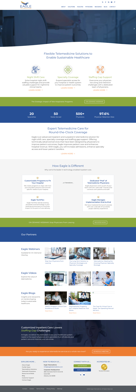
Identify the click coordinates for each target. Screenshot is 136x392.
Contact (24, 388)
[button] (2, 29)
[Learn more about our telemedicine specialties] (68, 70)
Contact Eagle (26, 380)
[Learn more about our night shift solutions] (36, 70)
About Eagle (26, 365)
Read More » (49, 311)
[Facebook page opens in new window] (106, 2)
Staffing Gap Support (100, 77)
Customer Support (28, 378)
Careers (32, 388)
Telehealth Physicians (29, 371)
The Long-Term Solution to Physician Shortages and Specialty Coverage (78, 263)
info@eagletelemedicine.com (53, 367)
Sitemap (59, 388)
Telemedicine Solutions (29, 369)
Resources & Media (28, 373)
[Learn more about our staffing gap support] (100, 70)
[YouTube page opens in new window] (111, 2)
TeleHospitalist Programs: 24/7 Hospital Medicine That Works (79, 308)
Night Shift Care (36, 77)
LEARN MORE (39, 90)
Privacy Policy (51, 388)
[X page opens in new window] (103, 2)
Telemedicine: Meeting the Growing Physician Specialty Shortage (104, 263)
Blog (23, 375)
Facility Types (26, 367)
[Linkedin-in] (80, 374)
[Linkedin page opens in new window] (109, 2)
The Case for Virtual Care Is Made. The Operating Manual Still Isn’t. (103, 308)
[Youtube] (84, 374)
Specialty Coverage (68, 77)
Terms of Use (40, 388)
